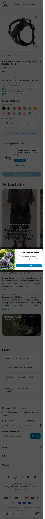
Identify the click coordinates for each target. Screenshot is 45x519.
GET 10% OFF (29, 265)
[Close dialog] (42, 250)
